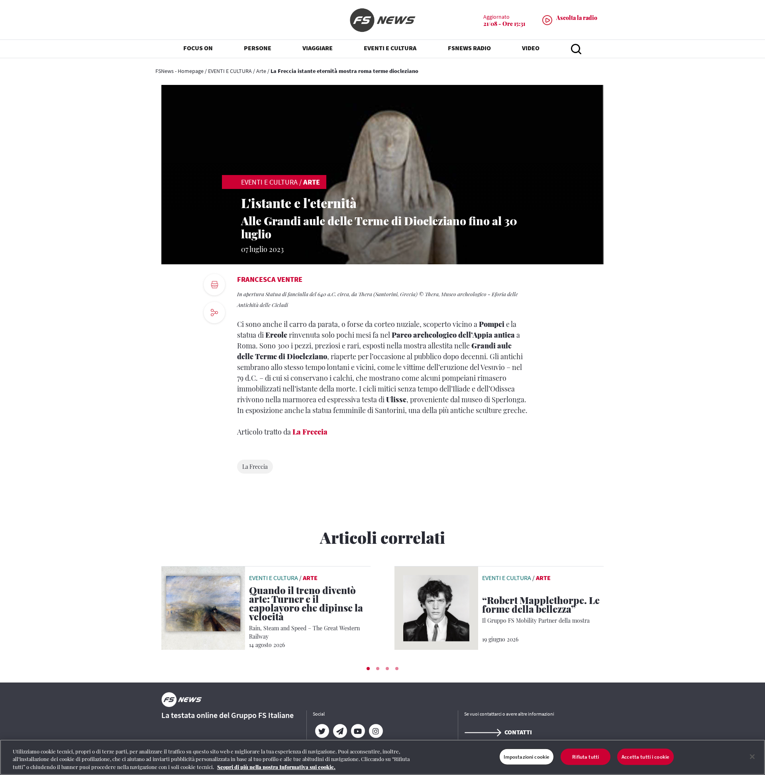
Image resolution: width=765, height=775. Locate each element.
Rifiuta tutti (585, 756)
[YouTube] (358, 731)
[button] (368, 668)
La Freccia (310, 432)
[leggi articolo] (203, 607)
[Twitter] (322, 731)
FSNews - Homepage (179, 71)
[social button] (214, 312)
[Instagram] (375, 731)
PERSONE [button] (257, 48)
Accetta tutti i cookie (645, 756)
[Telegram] (340, 731)
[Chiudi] (752, 756)
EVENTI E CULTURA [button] (390, 48)
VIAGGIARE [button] (317, 48)
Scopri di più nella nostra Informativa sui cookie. (276, 766)
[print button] (214, 284)
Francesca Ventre (269, 279)
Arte (261, 71)
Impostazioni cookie (526, 756)
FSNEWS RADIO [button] (469, 48)
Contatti (518, 732)
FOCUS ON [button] (198, 48)
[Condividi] (214, 334)
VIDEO (530, 48)
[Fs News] (382, 20)
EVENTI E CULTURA (230, 71)
